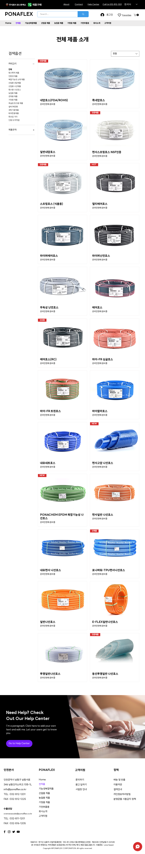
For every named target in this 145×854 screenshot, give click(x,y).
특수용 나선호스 (14, 90)
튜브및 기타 (12, 117)
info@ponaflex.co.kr (15, 789)
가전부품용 (44, 807)
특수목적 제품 (13, 73)
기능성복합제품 (46, 789)
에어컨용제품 (13, 113)
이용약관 (118, 784)
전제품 (42, 784)
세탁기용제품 (13, 110)
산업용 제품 (44, 793)
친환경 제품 (12, 76)
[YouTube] (18, 832)
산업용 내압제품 (14, 83)
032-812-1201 (17, 794)
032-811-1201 (17, 818)
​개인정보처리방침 (122, 794)
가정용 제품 (12, 100)
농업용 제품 (12, 93)
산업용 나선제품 (14, 86)
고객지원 (43, 816)
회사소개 (43, 811)
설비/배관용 (13, 107)
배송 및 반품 (119, 780)
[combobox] (125, 54)
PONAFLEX (19, 14)
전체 (10, 70)
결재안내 (118, 789)
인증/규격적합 (14, 120)
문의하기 (80, 780)
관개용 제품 (12, 97)
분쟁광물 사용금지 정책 (125, 799)
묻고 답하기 (81, 784)
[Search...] (83, 14)
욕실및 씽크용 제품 (15, 103)
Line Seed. (109, 845)
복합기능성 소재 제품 (16, 80)
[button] (136, 15)
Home (42, 780)
